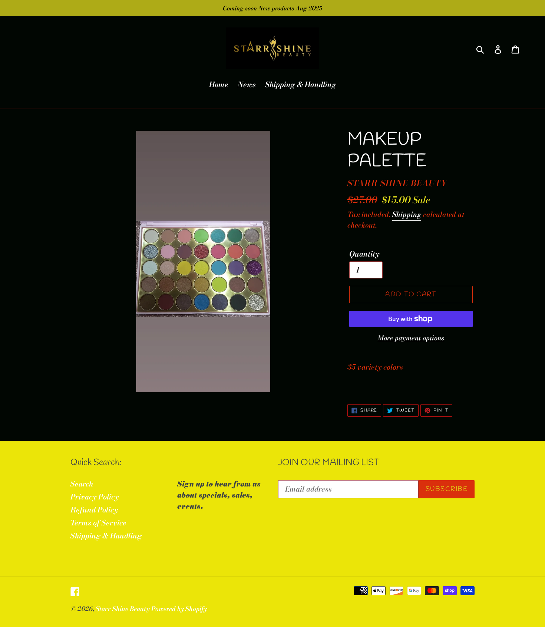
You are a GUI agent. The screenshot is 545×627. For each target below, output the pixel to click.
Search (81, 483)
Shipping (406, 214)
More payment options (411, 338)
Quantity (364, 254)
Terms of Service (98, 522)
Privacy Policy (94, 496)
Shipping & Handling (106, 535)
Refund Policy (94, 509)
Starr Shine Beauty (122, 609)
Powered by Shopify (179, 609)
